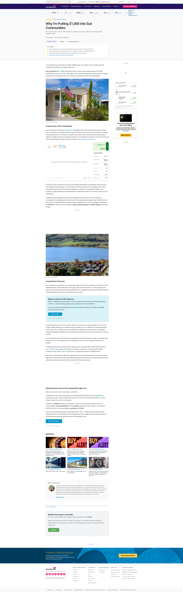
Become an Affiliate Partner (128, 578)
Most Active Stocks (131, 11)
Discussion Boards (115, 572)
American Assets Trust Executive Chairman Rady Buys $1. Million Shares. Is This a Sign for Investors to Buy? (76, 453)
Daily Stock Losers (133, 15)
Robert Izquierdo (100, 449)
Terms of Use (50, 590)
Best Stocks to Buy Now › (130, 6)
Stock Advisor (91, 572)
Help (135, 1)
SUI (58, 71)
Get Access (118, 94)
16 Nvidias (89, 517)
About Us (75, 570)
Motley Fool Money (92, 582)
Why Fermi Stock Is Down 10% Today (55, 471)
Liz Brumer (50, 37)
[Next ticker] (126, 13)
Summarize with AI (73, 41)
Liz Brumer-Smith (49, 505)
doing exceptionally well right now (86, 139)
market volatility (65, 351)
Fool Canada (102, 572)
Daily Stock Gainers (131, 13)
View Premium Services (128, 555)
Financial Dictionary (115, 576)
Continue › (54, 530)
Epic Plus (90, 576)
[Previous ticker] (47, 13)
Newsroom (75, 576)
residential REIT (68, 130)
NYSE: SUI (61, 146)
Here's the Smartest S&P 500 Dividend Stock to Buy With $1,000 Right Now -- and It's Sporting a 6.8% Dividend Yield (55, 453)
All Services (90, 570)
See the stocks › (55, 314)
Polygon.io (62, 578)
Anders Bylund (56, 469)
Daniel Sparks (99, 469)
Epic (89, 574)
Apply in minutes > (126, 135)
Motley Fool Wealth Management (129, 572)
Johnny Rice (77, 469)
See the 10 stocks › (53, 421)
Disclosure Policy (67, 590)
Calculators (113, 574)
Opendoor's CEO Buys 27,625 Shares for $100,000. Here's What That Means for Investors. (98, 452)
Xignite (56, 578)
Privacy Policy (58, 590)
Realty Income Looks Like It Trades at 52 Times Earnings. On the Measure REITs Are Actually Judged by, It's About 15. (98, 473)
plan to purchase (50, 349)
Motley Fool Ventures (127, 574)
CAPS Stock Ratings (115, 570)
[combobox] (58, 2)
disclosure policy (53, 506)
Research (75, 574)
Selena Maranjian (57, 449)
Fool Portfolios (91, 578)
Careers (75, 572)
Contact (75, 578)
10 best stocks (77, 307)
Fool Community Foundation (128, 576)
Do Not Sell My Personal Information (128, 590)
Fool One (90, 580)
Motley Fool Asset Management (129, 570)
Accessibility (121, 1)
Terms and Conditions (112, 590)
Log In (129, 1)
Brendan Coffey (78, 449)
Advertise (75, 580)
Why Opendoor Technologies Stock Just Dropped (76, 472)
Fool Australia (102, 570)
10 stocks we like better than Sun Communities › (61, 55)
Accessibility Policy (78, 590)
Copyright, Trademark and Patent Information (95, 590)
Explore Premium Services (60, 19)
